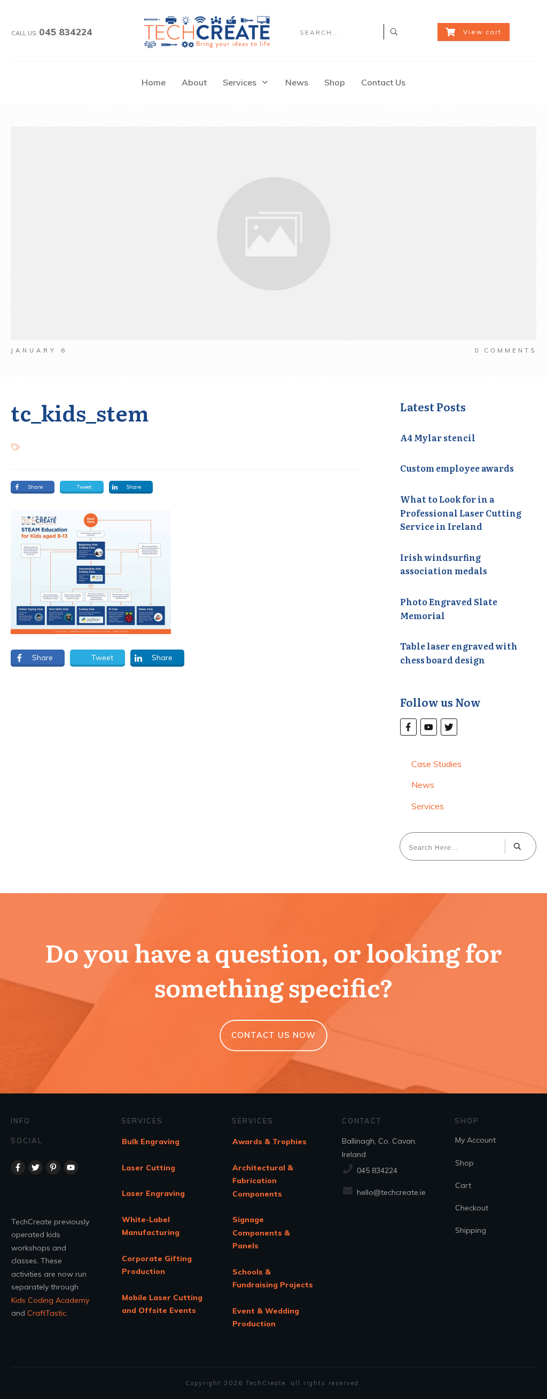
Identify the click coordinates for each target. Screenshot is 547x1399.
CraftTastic (46, 1313)
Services (427, 806)
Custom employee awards (457, 468)
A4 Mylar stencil (437, 437)
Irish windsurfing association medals (443, 564)
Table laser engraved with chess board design (459, 652)
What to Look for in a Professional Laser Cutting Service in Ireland (460, 513)
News (422, 784)
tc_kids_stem (80, 412)
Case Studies (436, 764)
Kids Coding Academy (50, 1300)
